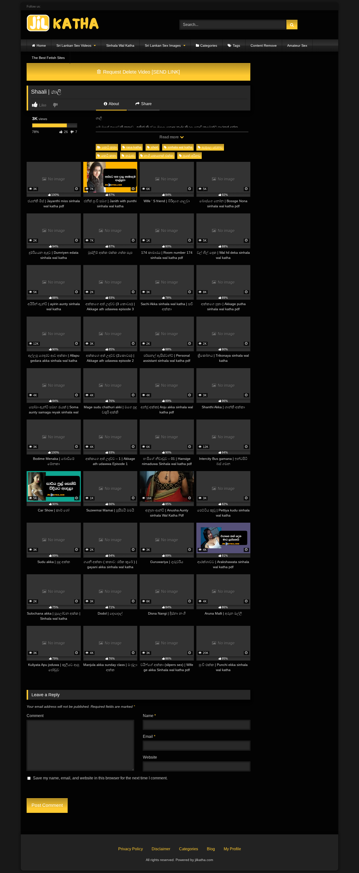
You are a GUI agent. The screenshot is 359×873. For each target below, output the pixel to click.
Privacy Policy (130, 849)
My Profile (232, 849)
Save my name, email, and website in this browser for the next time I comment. (100, 778)
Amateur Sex (297, 45)
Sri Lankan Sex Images (163, 45)
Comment (35, 716)
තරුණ (130, 155)
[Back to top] (343, 858)
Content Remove (264, 45)
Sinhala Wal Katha (120, 45)
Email (149, 736)
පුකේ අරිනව (191, 155)
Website (150, 757)
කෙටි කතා (109, 147)
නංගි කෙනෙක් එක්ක (158, 155)
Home (41, 45)
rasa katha (133, 147)
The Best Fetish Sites (48, 58)
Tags (236, 45)
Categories (208, 45)
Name (149, 716)
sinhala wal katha (180, 147)
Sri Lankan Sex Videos (73, 45)
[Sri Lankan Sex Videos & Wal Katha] (63, 23)
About (113, 104)
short (154, 147)
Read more (169, 137)
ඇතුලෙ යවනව (212, 147)
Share (146, 104)
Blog (211, 849)
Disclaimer (161, 849)
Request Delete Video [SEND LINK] (141, 72)
